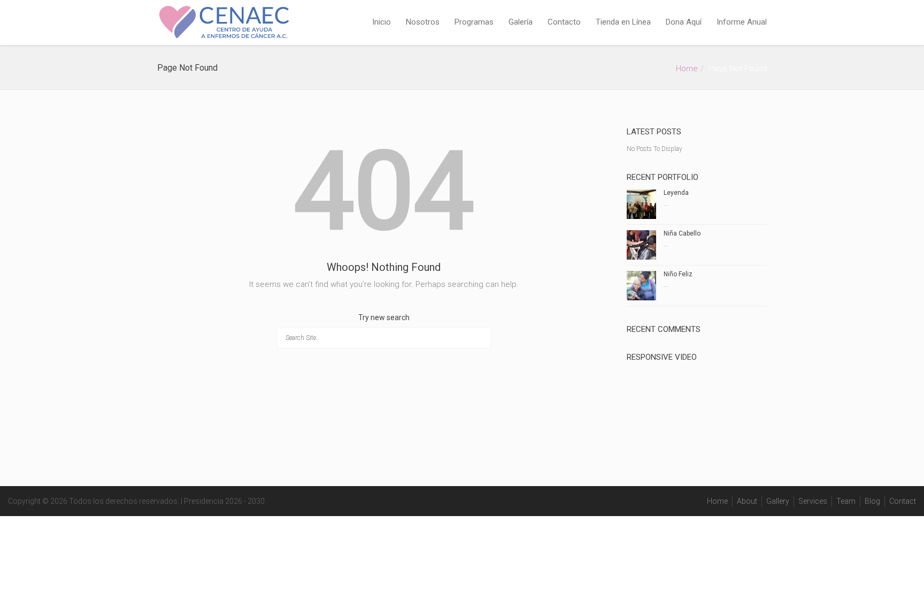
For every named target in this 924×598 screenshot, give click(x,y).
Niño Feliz (678, 274)
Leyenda (676, 192)
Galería (521, 22)
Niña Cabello (682, 233)
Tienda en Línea (623, 22)
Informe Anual (742, 22)
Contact (902, 501)
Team (846, 501)
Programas (474, 22)
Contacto (564, 22)
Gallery (777, 501)
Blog (872, 501)
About (747, 501)
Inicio (381, 22)
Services (812, 501)
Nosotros (423, 22)
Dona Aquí (684, 22)
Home (687, 68)
